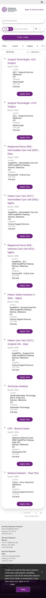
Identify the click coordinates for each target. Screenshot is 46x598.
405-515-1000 (7, 534)
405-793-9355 (7, 547)
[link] (23, 77)
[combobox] (22, 20)
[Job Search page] (42, 2)
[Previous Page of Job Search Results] (36, 512)
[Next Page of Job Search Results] (41, 512)
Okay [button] (23, 589)
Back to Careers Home (34, 10)
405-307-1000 (7, 561)
